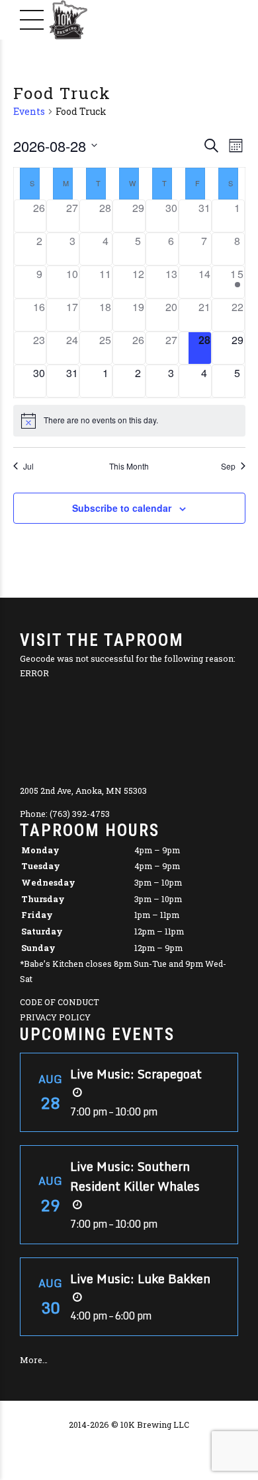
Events (29, 111)
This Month (129, 466)
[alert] (129, 421)
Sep (228, 466)
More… (34, 1360)
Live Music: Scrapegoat (136, 1074)
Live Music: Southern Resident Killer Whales (135, 1176)
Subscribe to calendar (121, 507)
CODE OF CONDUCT (59, 1002)
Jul (28, 466)
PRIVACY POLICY (55, 1017)
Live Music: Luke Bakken (140, 1278)
